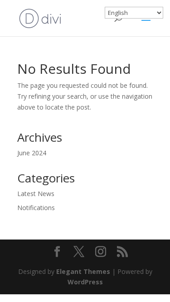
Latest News (35, 193)
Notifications (36, 207)
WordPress (85, 282)
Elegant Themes (83, 271)
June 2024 (31, 153)
